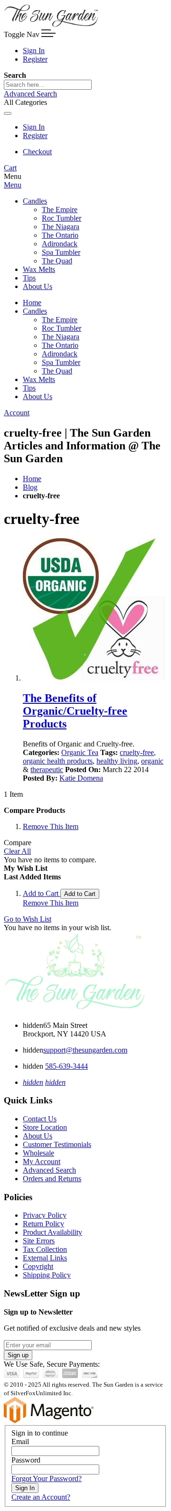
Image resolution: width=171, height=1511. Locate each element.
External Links (45, 1258)
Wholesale (38, 1153)
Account (16, 413)
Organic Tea (79, 752)
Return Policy (43, 1224)
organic (152, 761)
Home (32, 479)
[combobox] (48, 85)
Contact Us (40, 1119)
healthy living (116, 761)
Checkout (37, 152)
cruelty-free (137, 752)
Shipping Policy (47, 1275)
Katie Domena (81, 778)
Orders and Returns (52, 1179)
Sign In (34, 51)
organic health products (58, 761)
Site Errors (39, 1241)
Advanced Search (30, 94)
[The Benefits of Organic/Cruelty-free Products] (95, 610)
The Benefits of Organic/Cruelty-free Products (75, 711)
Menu (12, 185)
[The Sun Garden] (51, 25)
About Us (37, 1136)
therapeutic (46, 769)
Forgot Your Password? (46, 1478)
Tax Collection (45, 1249)
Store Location (45, 1127)
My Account (41, 1161)
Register (35, 59)
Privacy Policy (44, 1215)
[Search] (7, 113)
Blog (30, 487)
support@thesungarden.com (85, 1050)
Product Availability (52, 1232)
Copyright (38, 1266)
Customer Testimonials (57, 1144)
